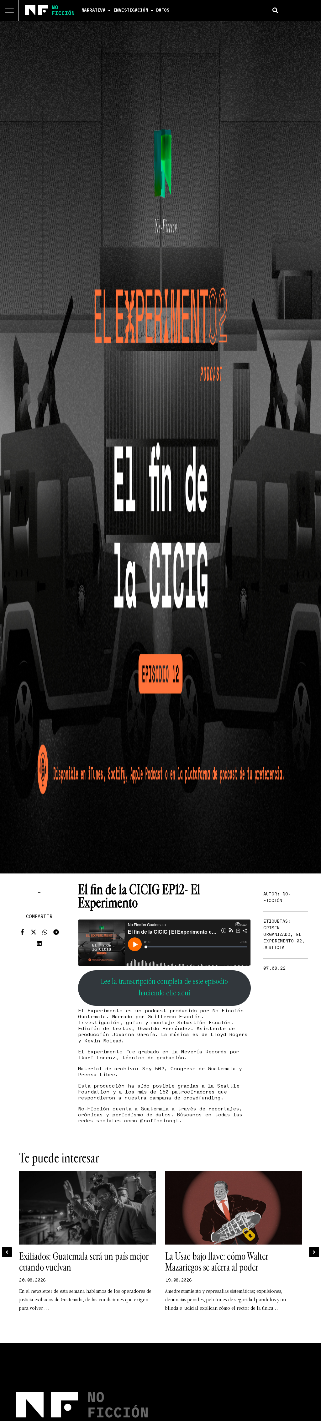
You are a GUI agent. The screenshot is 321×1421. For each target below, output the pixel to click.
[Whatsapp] (44, 932)
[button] (275, 10)
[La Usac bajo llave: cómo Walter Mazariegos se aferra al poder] (233, 1208)
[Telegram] (56, 932)
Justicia (274, 948)
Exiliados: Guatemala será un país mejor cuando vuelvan (83, 1262)
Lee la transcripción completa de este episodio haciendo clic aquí (164, 988)
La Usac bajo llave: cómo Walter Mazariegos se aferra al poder (216, 1262)
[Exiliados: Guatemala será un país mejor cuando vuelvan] (87, 1208)
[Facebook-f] (22, 932)
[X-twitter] (33, 932)
